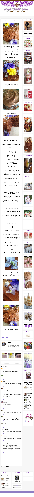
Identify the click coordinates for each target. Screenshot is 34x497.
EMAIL (25, 0)
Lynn (3, 410)
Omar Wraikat (19, 490)
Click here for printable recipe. (5, 255)
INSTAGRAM (10, 0)
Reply (3, 379)
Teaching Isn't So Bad (5, 429)
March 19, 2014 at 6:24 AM (5, 368)
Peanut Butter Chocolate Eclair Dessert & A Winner (29, 394)
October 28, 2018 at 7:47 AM (5, 443)
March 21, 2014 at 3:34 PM (5, 423)
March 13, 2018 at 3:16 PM (5, 436)
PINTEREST (18, 0)
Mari (3, 401)
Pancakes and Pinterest (27, 383)
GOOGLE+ (14, 0)
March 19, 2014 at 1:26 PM (5, 402)
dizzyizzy (4, 381)
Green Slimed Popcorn (29, 399)
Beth (3, 416)
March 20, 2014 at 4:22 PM (5, 417)
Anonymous (4, 442)
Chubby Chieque (5, 388)
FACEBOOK (21, 0)
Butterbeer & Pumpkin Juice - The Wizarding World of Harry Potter (29, 405)
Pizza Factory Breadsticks (29, 387)
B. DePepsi (4, 435)
